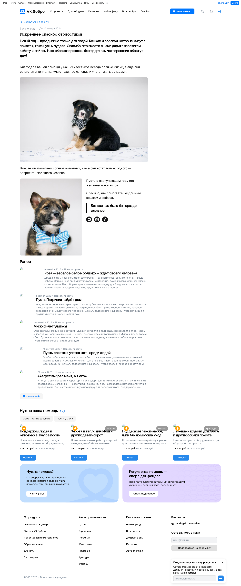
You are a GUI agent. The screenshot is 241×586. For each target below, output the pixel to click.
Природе (84, 550)
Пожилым (84, 537)
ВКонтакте (51, 3)
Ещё (62, 411)
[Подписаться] (221, 578)
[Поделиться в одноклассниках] (97, 219)
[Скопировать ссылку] (105, 219)
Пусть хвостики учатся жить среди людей (76, 353)
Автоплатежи (134, 550)
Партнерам (31, 557)
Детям (83, 524)
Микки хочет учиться (50, 326)
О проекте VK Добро (36, 524)
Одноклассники (36, 3)
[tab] (36, 419)
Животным (85, 544)
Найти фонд (133, 524)
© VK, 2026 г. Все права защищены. (45, 577)
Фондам (84, 564)
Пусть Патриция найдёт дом (58, 300)
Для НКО (29, 550)
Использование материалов (41, 537)
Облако (22, 3)
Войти (235, 3)
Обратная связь (33, 544)
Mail (5, 3)
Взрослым (85, 531)
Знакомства (76, 3)
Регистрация (223, 3)
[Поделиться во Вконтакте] (89, 219)
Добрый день (134, 537)
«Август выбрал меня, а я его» (62, 376)
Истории (131, 544)
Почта (13, 3)
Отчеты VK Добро (35, 531)
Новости (63, 3)
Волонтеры (133, 531)
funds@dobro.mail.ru (187, 523)
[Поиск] (203, 11)
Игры (86, 3)
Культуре (84, 557)
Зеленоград (27, 28)
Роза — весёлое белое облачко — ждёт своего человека (90, 273)
